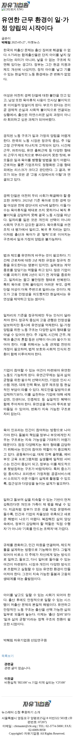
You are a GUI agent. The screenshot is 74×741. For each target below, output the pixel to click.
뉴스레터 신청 (11, 712)
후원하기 (27, 712)
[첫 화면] (16, 4)
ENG (20, 9)
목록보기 (8, 655)
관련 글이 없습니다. (17, 668)
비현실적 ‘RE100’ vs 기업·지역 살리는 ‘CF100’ (35, 682)
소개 (37, 712)
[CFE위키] (9, 9)
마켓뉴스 (34, 42)
